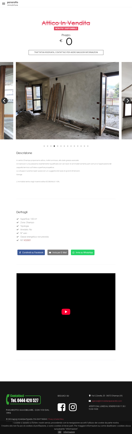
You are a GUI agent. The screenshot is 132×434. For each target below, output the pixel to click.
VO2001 (27, 240)
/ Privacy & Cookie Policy (55, 419)
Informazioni (69, 432)
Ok (59, 432)
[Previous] (4, 100)
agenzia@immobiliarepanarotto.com (107, 401)
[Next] (127, 100)
